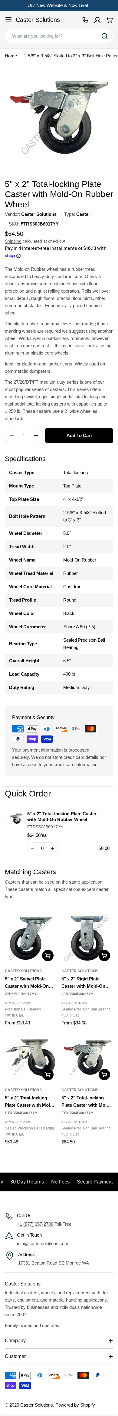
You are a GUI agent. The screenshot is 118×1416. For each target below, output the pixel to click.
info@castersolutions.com (42, 1243)
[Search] (104, 36)
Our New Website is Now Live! (58, 5)
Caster (83, 214)
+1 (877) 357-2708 (35, 1224)
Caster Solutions (38, 19)
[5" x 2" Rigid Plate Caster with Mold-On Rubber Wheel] (87, 938)
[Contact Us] (85, 19)
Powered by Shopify (75, 1405)
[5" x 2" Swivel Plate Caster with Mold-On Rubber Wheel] (31, 938)
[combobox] (59, 36)
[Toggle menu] (8, 19)
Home (11, 55)
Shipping (13, 241)
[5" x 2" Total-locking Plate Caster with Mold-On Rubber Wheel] (31, 1057)
